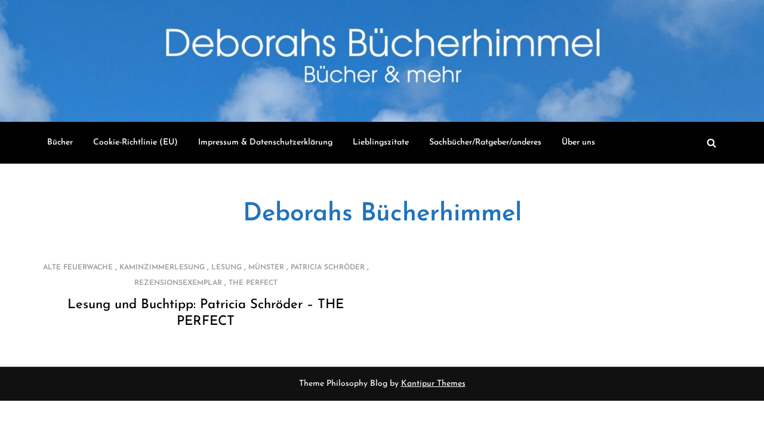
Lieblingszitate (381, 142)
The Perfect (253, 283)
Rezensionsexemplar (178, 283)
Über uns (578, 142)
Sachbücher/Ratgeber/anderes (485, 142)
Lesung (226, 267)
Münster (266, 267)
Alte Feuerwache (78, 267)
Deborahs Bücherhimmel (382, 214)
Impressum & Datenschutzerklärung (265, 142)
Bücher (60, 142)
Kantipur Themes (433, 383)
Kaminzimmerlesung (162, 267)
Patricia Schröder (328, 267)
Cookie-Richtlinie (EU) (135, 142)
